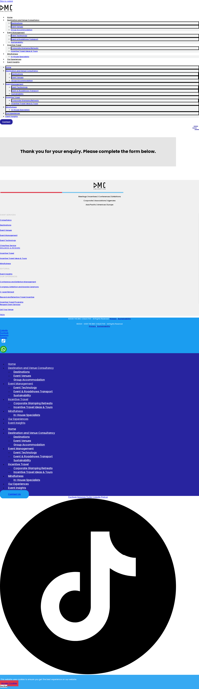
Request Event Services (10, 304)
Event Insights (13, 62)
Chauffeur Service (8, 245)
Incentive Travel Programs (11, 302)
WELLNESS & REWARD (10, 248)
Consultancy (6, 220)
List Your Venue (6, 309)
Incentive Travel (14, 45)
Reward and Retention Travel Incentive (17, 297)
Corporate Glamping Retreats (24, 48)
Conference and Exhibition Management (18, 281)
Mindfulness (12, 54)
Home (9, 17)
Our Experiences (14, 59)
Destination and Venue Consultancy (23, 20)
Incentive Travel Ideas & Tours (24, 51)
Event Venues (17, 26)
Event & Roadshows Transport (24, 39)
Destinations (16, 23)
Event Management (16, 32)
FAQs (2, 314)
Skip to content (6, 1)
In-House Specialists (20, 56)
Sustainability (17, 42)
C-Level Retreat (7, 292)
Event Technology (19, 35)
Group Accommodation (21, 30)
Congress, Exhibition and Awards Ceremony (19, 287)
